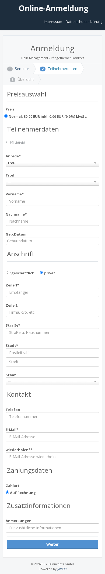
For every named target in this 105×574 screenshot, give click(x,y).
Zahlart (12, 485)
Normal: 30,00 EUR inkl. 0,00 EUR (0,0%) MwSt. (47, 116)
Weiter (52, 544)
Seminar (19, 68)
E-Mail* (12, 429)
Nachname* (16, 214)
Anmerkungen (19, 520)
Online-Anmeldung (52, 8)
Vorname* (15, 194)
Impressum (53, 21)
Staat (11, 374)
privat (49, 273)
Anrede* (13, 156)
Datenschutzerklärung (84, 21)
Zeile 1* (12, 285)
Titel (10, 175)
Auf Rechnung (22, 492)
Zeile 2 (11, 305)
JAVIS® (61, 569)
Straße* (13, 325)
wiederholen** (19, 449)
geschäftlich (22, 273)
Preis (10, 109)
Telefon (13, 409)
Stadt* (12, 345)
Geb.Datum (16, 234)
